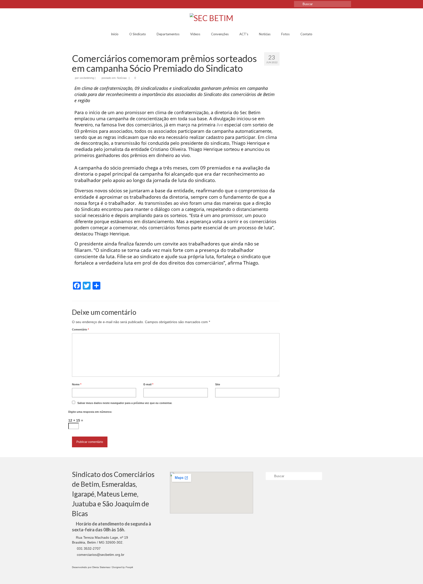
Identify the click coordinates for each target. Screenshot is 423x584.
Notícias (122, 77)
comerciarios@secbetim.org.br (100, 555)
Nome (76, 384)
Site (217, 384)
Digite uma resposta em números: (90, 411)
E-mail (148, 384)
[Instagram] (84, 4)
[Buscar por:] (322, 4)
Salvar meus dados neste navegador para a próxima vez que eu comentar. (124, 403)
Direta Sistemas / (102, 567)
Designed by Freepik (122, 567)
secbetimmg (87, 77)
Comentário (80, 329)
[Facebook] (76, 4)
